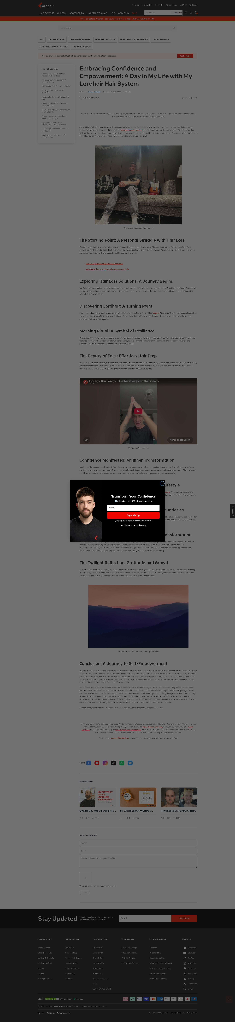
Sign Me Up (133, 515)
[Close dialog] (162, 483)
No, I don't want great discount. (133, 525)
